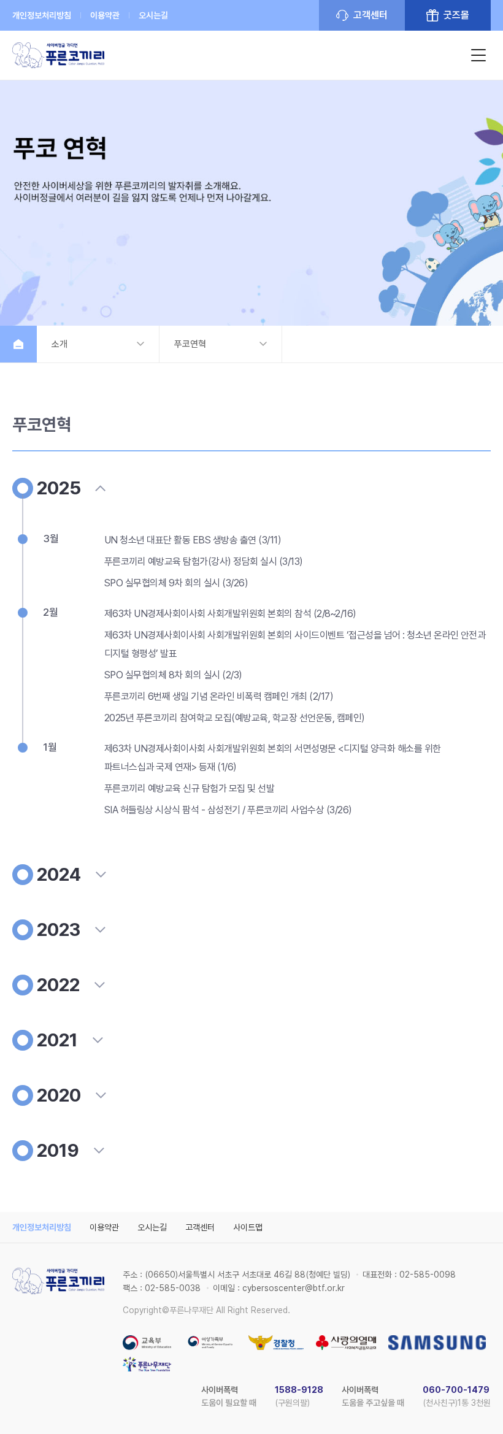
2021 (57, 1040)
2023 (58, 929)
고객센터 (370, 15)
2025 (59, 488)
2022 (58, 984)
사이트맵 (248, 1227)
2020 (59, 1095)
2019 (58, 1150)
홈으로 (18, 344)
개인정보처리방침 (41, 15)
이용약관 (105, 15)
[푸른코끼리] (58, 55)
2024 (59, 874)
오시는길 (153, 15)
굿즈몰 (456, 15)
